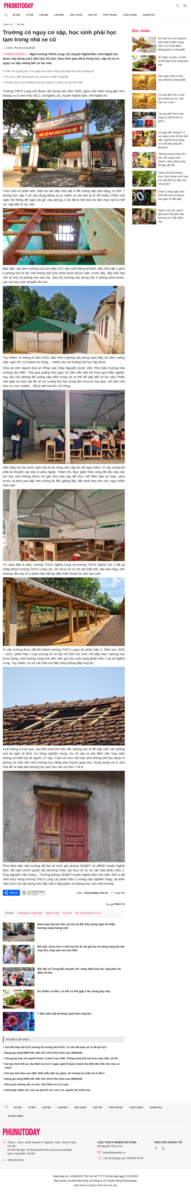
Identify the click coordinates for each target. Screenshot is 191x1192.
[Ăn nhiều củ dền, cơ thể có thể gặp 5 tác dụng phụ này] (19, 999)
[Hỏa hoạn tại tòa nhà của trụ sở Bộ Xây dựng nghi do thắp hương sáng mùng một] (19, 932)
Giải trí (92, 15)
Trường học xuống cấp (29, 913)
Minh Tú (120, 904)
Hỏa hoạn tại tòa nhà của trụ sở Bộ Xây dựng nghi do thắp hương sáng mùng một (76, 926)
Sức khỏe (76, 15)
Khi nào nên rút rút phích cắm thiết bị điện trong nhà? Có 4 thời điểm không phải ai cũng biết (172, 44)
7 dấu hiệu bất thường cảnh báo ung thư (64, 1013)
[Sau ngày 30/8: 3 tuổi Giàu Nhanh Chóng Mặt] (144, 82)
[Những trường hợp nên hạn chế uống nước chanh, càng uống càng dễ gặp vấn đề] (144, 160)
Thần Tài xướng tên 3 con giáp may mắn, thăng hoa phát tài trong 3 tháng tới (49, 71)
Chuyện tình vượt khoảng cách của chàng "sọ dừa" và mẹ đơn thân (44, 82)
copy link (120, 892)
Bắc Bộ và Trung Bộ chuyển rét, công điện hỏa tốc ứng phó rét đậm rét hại (79, 970)
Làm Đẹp (59, 15)
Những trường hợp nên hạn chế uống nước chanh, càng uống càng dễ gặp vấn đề (172, 159)
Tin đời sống (16, 1116)
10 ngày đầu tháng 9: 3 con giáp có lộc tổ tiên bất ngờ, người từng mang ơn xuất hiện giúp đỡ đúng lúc (173, 140)
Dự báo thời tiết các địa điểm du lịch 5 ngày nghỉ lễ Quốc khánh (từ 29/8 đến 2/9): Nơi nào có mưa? (62, 1065)
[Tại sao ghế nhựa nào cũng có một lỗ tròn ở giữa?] (144, 120)
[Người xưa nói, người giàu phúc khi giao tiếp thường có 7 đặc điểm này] (144, 216)
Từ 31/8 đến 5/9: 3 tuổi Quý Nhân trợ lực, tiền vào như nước (171, 98)
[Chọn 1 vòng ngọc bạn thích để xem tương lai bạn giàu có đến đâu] (144, 198)
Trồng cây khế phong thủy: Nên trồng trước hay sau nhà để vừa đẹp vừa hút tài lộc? (173, 178)
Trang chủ (8, 24)
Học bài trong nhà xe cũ (88, 913)
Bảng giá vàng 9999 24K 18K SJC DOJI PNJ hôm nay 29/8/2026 (43, 1052)
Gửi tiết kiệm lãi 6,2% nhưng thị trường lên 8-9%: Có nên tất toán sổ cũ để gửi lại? (56, 1047)
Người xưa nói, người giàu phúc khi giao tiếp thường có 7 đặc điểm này (171, 216)
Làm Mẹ (43, 15)
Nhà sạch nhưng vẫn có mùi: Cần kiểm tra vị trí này (36, 1084)
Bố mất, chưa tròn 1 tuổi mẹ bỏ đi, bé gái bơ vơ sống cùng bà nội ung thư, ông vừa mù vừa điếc (80, 948)
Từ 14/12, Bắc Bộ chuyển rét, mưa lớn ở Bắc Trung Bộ (36, 76)
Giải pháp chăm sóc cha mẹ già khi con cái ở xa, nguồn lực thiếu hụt (47, 1089)
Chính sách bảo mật (107, 1185)
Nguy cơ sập (52, 913)
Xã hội (16, 15)
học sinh (67, 913)
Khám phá (149, 15)
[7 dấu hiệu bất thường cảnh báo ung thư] (19, 1021)
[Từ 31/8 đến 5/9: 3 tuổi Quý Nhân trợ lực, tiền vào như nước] (144, 101)
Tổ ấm (29, 15)
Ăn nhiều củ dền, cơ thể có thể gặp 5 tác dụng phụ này (73, 991)
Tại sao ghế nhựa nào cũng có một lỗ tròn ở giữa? (171, 117)
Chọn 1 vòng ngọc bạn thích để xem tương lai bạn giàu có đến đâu (171, 195)
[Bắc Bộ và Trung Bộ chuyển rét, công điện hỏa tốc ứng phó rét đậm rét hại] (19, 976)
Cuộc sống (130, 15)
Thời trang (110, 15)
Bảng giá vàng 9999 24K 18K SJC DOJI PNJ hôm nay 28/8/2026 (43, 1078)
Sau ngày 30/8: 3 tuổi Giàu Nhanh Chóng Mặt (171, 77)
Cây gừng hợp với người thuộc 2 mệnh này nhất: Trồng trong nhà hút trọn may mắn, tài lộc (61, 1058)
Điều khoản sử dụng (84, 1185)
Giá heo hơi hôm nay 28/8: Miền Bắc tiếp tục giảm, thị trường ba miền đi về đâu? (55, 1073)
